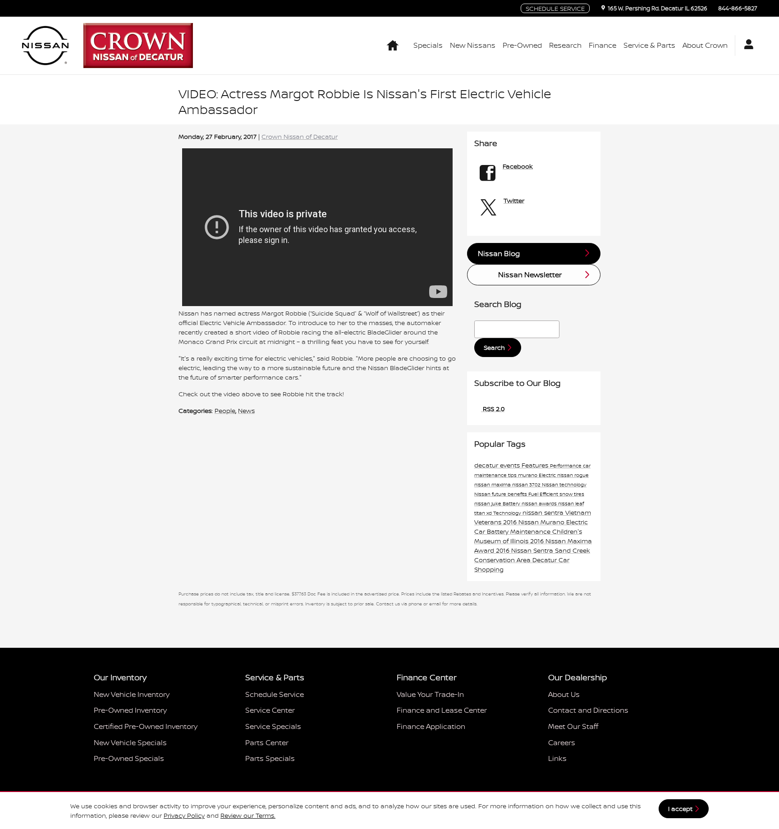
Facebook (518, 166)
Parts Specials (270, 758)
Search (494, 347)
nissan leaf (571, 503)
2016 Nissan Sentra (525, 550)
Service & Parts (649, 45)
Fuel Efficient (543, 494)
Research (565, 45)
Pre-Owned (522, 45)
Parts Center (267, 742)
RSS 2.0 (492, 408)
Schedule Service (274, 694)
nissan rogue (573, 475)
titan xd (483, 513)
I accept (680, 808)
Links (557, 758)
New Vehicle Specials (130, 742)
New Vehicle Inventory (132, 694)
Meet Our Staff (573, 726)
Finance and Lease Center (442, 710)
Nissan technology (564, 484)
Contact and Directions (588, 710)
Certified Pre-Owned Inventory (145, 726)
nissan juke (488, 503)
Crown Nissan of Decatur (299, 136)
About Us (564, 694)
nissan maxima (493, 484)
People (225, 410)
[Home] (45, 45)
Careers (561, 742)
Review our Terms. (247, 815)
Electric (548, 475)
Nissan (483, 494)
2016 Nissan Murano (534, 522)
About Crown (705, 45)
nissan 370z (527, 484)
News (246, 410)
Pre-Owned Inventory (130, 710)
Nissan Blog (499, 253)
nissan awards (540, 503)
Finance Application (431, 726)
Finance (602, 45)
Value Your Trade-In (430, 694)
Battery (512, 503)
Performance (566, 466)
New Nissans (472, 45)
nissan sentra (543, 512)
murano (528, 475)
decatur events (498, 465)
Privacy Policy (184, 815)
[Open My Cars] (746, 45)
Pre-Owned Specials (129, 758)
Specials (428, 45)
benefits (518, 494)
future (500, 494)
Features (536, 465)
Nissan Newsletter (530, 274)
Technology (507, 513)
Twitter (514, 200)
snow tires (571, 494)
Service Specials (273, 726)
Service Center (270, 710)
